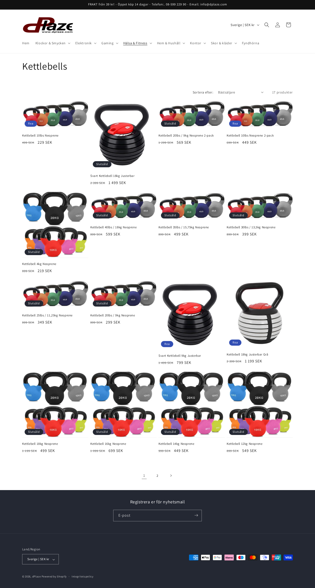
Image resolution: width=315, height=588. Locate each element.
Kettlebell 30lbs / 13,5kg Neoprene (251, 227)
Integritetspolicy (83, 576)
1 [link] (144, 475)
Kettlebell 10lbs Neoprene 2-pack (250, 136)
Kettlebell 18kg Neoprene (40, 444)
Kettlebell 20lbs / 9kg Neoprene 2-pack (186, 136)
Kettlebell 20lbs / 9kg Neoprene (112, 315)
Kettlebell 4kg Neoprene (39, 264)
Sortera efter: (203, 92)
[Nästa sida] (170, 475)
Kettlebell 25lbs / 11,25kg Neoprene (47, 315)
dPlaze (36, 576)
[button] (52, 43)
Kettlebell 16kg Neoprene (108, 444)
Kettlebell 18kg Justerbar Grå (247, 354)
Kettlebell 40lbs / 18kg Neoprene (113, 227)
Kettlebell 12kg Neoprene (244, 444)
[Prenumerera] (196, 515)
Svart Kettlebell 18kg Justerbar (112, 176)
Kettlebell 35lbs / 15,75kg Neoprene (183, 227)
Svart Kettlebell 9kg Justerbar (179, 356)
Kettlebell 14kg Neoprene (176, 444)
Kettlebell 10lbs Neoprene (40, 136)
